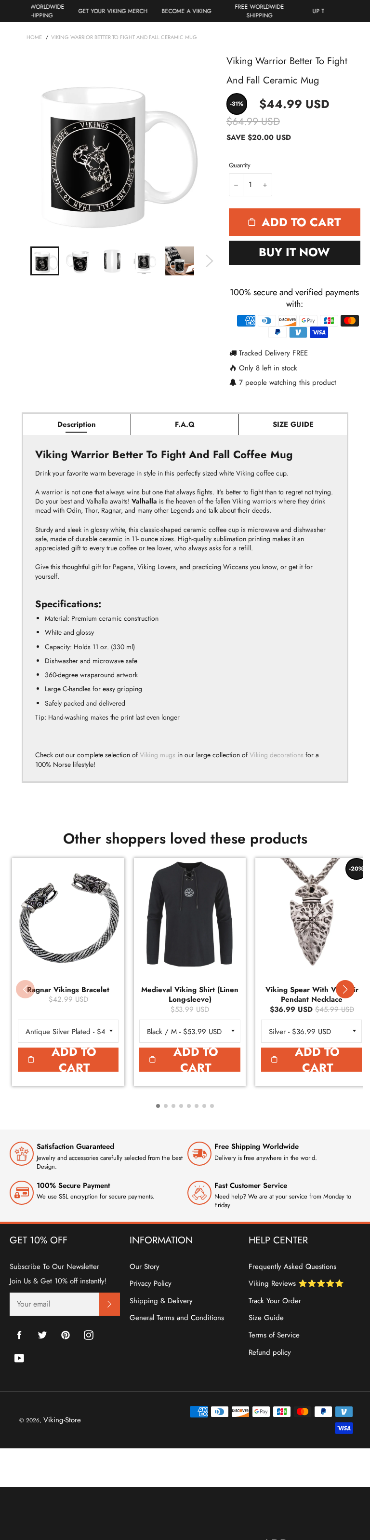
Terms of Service (274, 1335)
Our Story (144, 1266)
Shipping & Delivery (161, 1300)
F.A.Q (185, 424)
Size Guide (266, 1317)
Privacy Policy (151, 1283)
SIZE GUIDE (293, 424)
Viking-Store (62, 1420)
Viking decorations (277, 755)
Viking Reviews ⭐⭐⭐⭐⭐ (296, 1283)
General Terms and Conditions (177, 1317)
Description (76, 424)
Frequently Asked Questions (292, 1266)
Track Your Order (275, 1300)
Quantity (240, 165)
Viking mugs (157, 755)
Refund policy (270, 1352)
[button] (345, 989)
